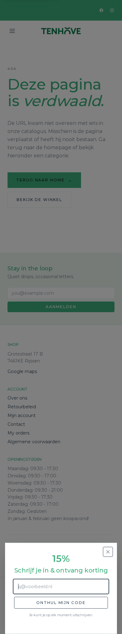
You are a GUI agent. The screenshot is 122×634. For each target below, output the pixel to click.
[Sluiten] (108, 552)
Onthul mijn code (61, 602)
